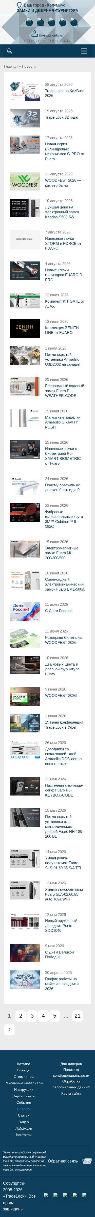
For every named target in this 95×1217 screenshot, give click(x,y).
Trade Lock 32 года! (61, 117)
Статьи (23, 1115)
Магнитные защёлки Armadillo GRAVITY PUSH (62, 422)
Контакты (23, 1135)
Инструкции (23, 1090)
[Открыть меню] (84, 51)
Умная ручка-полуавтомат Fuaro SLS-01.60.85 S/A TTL (63, 863)
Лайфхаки (23, 1128)
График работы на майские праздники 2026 (62, 984)
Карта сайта (71, 1093)
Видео (23, 1122)
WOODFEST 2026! (61, 695)
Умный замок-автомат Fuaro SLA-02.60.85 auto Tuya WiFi (64, 894)
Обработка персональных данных (71, 1084)
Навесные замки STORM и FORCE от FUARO (63, 243)
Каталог (23, 1064)
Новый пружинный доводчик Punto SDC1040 (61, 925)
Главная (11, 66)
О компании (24, 1077)
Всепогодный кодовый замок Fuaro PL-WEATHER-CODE (64, 391)
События (23, 1102)
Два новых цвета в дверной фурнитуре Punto (62, 669)
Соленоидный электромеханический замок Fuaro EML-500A (65, 584)
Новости (29, 66)
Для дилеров (71, 1064)
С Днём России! (58, 610)
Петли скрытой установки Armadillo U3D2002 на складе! (62, 359)
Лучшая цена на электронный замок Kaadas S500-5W (62, 212)
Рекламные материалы (24, 1083)
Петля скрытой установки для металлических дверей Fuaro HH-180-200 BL (64, 826)
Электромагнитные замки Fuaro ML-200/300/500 (61, 553)
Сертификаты (23, 1096)
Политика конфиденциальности (71, 1072)
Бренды (23, 1070)
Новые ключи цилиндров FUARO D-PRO (64, 275)
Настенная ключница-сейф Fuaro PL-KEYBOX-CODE (64, 790)
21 (77, 1016)
